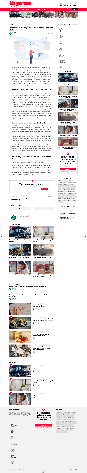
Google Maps (61, 191)
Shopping (33, 9)
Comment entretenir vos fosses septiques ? (48, 18)
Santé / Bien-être (62, 62)
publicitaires (61, 196)
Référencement (62, 60)
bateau (71, 180)
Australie (60, 31)
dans (64, 187)
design (68, 187)
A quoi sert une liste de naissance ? (59, 18)
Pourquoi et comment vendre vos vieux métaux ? (37, 18)
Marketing (12, 237)
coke (72, 184)
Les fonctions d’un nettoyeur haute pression (67, 214)
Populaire (66, 5)
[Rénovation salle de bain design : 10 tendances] (26, 14)
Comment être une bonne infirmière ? (68, 210)
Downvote (44, 208)
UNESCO (69, 198)
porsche (68, 195)
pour (73, 195)
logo (68, 191)
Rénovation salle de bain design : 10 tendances (26, 18)
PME (64, 195)
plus (60, 195)
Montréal (60, 54)
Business (17, 9)
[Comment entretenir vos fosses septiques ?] (49, 14)
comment (68, 186)
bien (65, 182)
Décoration (61, 37)
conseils (74, 186)
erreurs (73, 187)
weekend (61, 202)
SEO (71, 196)
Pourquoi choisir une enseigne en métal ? (14, 18)
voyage (73, 200)
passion (70, 193)
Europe (60, 189)
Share (11, 37)
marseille (73, 191)
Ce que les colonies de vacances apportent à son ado (67, 218)
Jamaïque (61, 44)
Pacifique (60, 57)
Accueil (12, 9)
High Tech (12, 437)
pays (76, 193)
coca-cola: (66, 184)
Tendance (75, 5)
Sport (27, 9)
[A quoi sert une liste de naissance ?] (60, 14)
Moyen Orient (61, 55)
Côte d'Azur (61, 36)
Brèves (60, 32)
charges (69, 182)
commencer (61, 186)
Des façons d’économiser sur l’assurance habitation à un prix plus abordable (28, 295)
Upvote (19, 208)
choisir (75, 182)
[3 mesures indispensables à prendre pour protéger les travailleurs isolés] (20, 323)
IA (19, 177)
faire (65, 189)
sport (60, 198)
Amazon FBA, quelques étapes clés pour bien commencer (43, 305)
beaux (60, 182)
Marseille (60, 51)
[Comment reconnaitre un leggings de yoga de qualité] (72, 14)
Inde (60, 41)
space (75, 196)
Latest (60, 5)
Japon (60, 45)
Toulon (60, 66)
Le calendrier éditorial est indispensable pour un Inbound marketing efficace (42, 348)
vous (69, 200)
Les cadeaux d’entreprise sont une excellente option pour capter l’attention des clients (43, 334)
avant (66, 180)
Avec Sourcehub (14, 177)
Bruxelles (60, 34)
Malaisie (60, 49)
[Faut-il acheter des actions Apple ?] (85, 236)
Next (77, 15)
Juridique (60, 48)
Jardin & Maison (37, 237)
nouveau (61, 193)
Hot (70, 5)
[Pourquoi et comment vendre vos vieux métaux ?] (38, 14)
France (60, 38)
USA (74, 198)
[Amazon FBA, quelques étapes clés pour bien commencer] (20, 309)
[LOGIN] (70, 9)
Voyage (38, 9)
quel (67, 196)
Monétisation (61, 53)
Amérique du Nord (62, 28)
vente (60, 200)
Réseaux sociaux (62, 61)
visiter (65, 200)
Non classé (61, 56)
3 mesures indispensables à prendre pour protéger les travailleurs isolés (43, 319)
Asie (60, 30)
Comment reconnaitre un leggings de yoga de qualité (71, 18)
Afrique (60, 26)
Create (75, 9)
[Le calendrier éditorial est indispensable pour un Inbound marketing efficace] (20, 351)
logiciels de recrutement (30, 93)
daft (60, 187)
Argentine (61, 29)
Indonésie (61, 42)
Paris (60, 59)
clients (60, 184)
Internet (22, 9)
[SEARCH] (67, 9)
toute (65, 198)
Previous (10, 15)
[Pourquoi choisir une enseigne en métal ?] (15, 14)
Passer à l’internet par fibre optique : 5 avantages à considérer (27, 286)
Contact (43, 9)
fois (69, 189)
